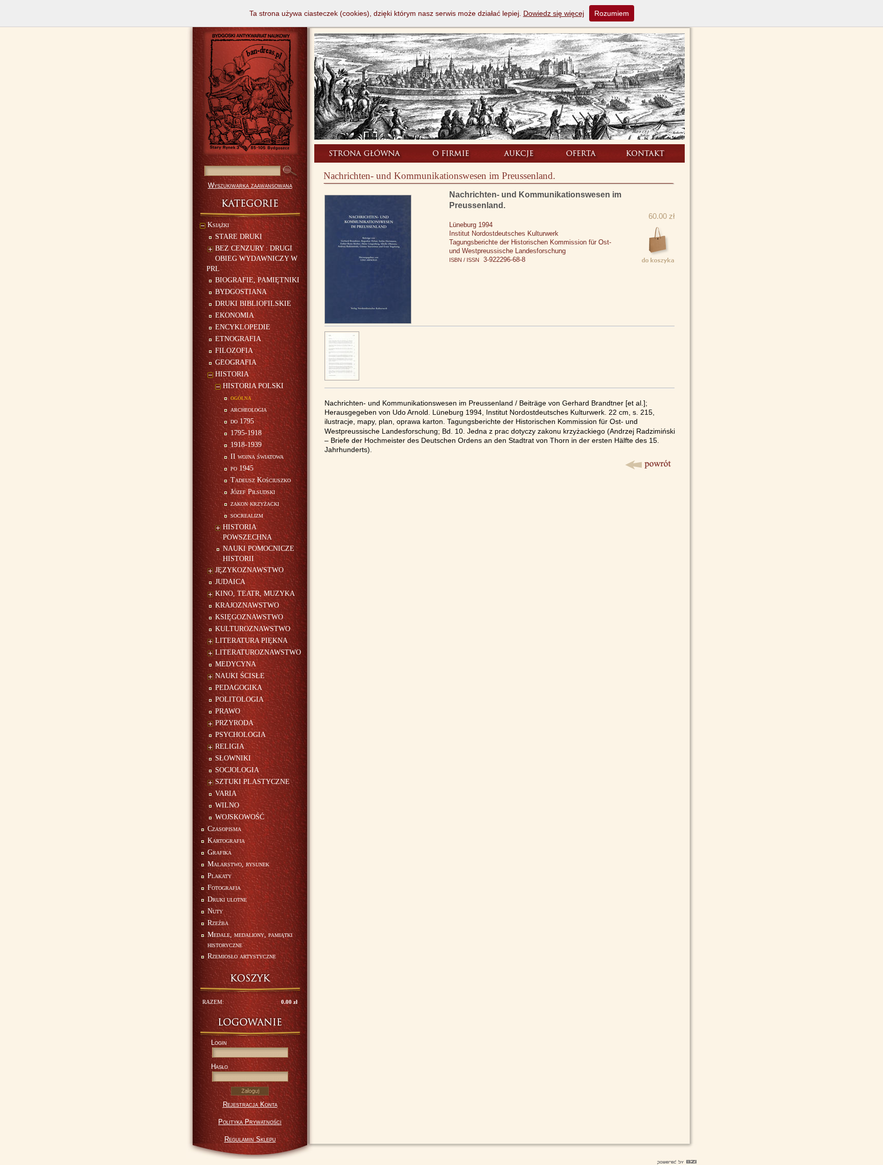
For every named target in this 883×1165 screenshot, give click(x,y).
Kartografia (226, 840)
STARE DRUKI (238, 236)
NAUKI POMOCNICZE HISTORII (258, 554)
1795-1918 (246, 433)
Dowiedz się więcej (553, 13)
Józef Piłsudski (252, 492)
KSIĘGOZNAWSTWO (249, 617)
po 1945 (241, 468)
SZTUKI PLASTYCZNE (252, 782)
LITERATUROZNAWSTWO (258, 652)
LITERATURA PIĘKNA (251, 640)
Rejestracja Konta (250, 1104)
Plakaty (219, 876)
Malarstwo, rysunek (238, 864)
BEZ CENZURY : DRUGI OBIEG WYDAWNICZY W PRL (251, 258)
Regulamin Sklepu (250, 1139)
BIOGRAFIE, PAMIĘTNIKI (257, 280)
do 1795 (242, 421)
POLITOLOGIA (239, 699)
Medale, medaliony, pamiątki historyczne (249, 940)
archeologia (248, 409)
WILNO (227, 805)
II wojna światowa (257, 456)
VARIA (226, 793)
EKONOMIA (234, 315)
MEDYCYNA (235, 664)
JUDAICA (230, 582)
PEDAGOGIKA (238, 687)
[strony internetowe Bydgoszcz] (441, 1162)
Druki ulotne (227, 899)
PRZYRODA (234, 723)
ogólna (240, 397)
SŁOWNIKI (233, 758)
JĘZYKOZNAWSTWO (249, 570)
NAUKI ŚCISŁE (240, 676)
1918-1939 (246, 445)
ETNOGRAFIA (238, 339)
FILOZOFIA (234, 350)
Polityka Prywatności (250, 1122)
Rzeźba (217, 923)
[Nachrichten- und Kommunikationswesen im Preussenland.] (368, 321)
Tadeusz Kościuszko (260, 480)
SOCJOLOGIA (237, 770)
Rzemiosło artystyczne (241, 956)
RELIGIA (229, 746)
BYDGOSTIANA (241, 292)
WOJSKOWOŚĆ (239, 817)
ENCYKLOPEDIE (242, 327)
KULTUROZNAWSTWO (252, 629)
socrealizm (246, 515)
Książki (218, 225)
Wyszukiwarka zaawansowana (250, 185)
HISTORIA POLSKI (253, 386)
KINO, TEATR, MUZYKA (255, 593)
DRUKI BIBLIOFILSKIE (253, 303)
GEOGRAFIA (236, 362)
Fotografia (224, 887)
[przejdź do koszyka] (250, 978)
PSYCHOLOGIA (240, 734)
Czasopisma (224, 829)
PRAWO (227, 711)
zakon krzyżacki (254, 503)
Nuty (215, 911)
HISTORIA (232, 374)
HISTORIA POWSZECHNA (247, 532)
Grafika (219, 852)
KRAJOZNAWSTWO (247, 605)
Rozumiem (611, 13)
